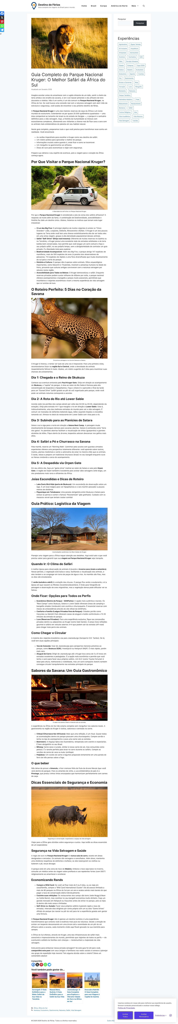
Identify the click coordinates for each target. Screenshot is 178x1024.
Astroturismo (134, 53)
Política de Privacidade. (126, 1008)
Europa (103, 6)
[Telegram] (49, 964)
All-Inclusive (123, 48)
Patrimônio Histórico (125, 99)
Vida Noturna (138, 116)
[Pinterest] (41, 964)
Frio (120, 78)
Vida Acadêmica (124, 116)
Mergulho (138, 87)
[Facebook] (33, 964)
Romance (122, 108)
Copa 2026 (141, 65)
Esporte (132, 74)
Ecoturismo (45, 1010)
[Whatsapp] (45, 964)
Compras (130, 65)
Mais (134, 6)
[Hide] (1, 34)
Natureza (62, 1010)
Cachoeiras (132, 57)
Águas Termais (136, 44)
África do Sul (43, 1008)
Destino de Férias (49, 4)
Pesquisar (122, 19)
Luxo (130, 87)
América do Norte (119, 6)
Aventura (37, 1010)
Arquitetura (134, 48)
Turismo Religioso (125, 112)
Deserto (129, 70)
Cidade (121, 65)
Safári (68, 1010)
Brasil (93, 6)
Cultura (121, 70)
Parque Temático (124, 95)
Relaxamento (123, 104)
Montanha (122, 91)
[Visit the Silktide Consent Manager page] (170, 1015)
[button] (144, 6)
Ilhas (136, 82)
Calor (120, 61)
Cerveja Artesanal (132, 61)
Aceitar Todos (125, 1015)
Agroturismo (123, 44)
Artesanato (122, 53)
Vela (135, 112)
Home (84, 6)
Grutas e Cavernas (125, 82)
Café (141, 57)
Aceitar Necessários (144, 1015)
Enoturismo (122, 74)
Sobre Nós (111, 1021)
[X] (37, 964)
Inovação (122, 87)
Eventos (141, 74)
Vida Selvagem (76, 1010)
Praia (137, 99)
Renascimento (136, 104)
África (36, 1008)
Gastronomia (53, 1010)
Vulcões (135, 120)
